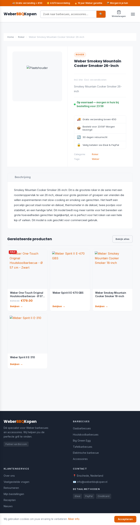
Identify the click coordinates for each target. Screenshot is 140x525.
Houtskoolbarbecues (85, 434)
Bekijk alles (122, 238)
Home (10, 37)
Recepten (10, 500)
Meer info (73, 519)
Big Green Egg (82, 440)
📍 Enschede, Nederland (88, 475)
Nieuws (8, 506)
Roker (21, 37)
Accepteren (125, 519)
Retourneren (11, 487)
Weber (95, 159)
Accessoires (80, 458)
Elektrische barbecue (86, 452)
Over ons (9, 475)
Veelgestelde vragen (16, 481)
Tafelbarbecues (82, 446)
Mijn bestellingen (14, 494)
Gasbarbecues (82, 428)
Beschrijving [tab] (23, 177)
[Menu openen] (132, 14)
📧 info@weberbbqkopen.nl (90, 481)
